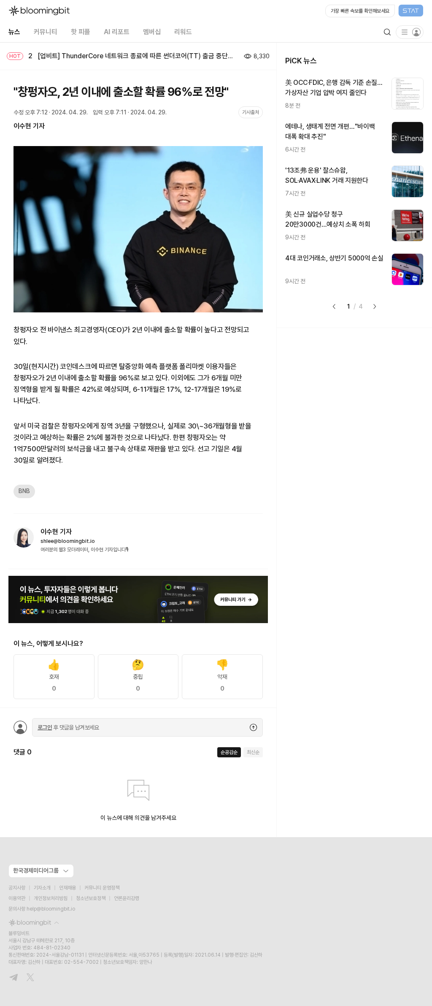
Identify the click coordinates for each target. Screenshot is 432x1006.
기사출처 (250, 112)
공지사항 (16, 888)
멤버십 (152, 32)
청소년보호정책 (90, 898)
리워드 (183, 32)
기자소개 (42, 888)
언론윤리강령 (126, 898)
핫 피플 (80, 32)
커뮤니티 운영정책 (101, 888)
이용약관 (16, 898)
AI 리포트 (117, 32)
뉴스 (14, 32)
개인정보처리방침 (51, 898)
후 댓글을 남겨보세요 (68, 727)
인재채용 (67, 888)
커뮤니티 (45, 32)
